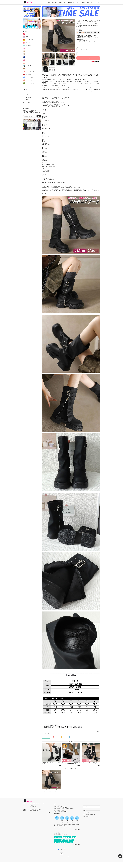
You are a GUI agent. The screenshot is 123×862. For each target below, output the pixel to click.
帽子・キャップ (29, 74)
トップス (27, 48)
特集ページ (28, 42)
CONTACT (78, 2)
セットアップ (28, 65)
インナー (27, 51)
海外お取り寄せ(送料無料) (31, 86)
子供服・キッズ (29, 80)
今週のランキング (29, 39)
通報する (98, 731)
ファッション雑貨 (29, 77)
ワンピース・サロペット (31, 62)
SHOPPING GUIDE (85, 2)
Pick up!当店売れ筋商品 (30, 45)
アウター (27, 54)
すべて (46, 737)
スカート (27, 60)
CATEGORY (54, 2)
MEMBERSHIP (71, 2)
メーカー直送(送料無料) (30, 83)
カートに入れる (88, 58)
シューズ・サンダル (30, 71)
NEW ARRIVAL (29, 33)
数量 (77, 52)
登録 (39, 116)
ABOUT (60, 2)
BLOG (65, 2)
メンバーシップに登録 (81, 40)
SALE (27, 36)
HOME (49, 2)
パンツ (27, 57)
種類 (77, 47)
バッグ (27, 68)
